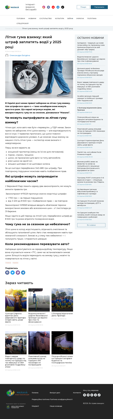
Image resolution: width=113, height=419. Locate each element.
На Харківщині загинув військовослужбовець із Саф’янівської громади (87, 191)
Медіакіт (35, 406)
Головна (21, 18)
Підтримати (99, 7)
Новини (32, 18)
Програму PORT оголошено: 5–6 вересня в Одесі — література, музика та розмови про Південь (90, 180)
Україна (80, 18)
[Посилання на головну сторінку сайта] (18, 393)
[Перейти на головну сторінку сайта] (12, 7)
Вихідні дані (55, 393)
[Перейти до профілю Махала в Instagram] (43, 7)
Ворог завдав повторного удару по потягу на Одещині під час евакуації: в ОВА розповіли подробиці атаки (90, 85)
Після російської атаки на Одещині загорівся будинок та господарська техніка (90, 119)
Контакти (77, 393)
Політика (91, 18)
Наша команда (56, 406)
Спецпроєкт (22, 23)
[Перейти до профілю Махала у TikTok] (99, 395)
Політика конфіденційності (61, 399)
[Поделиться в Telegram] (23, 272)
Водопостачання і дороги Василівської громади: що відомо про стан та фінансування (91, 59)
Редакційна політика (40, 399)
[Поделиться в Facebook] (7, 272)
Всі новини (91, 225)
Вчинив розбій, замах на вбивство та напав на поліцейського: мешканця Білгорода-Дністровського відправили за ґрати (88, 166)
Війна (70, 18)
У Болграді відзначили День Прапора (89, 109)
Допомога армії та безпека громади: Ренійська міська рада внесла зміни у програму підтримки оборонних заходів (90, 72)
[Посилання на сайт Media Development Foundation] (15, 407)
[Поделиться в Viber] (18, 272)
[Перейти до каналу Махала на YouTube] (57, 7)
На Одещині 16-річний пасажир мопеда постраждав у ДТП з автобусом (90, 203)
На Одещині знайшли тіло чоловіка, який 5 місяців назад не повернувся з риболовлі (91, 215)
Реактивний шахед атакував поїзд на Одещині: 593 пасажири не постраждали (91, 131)
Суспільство (45, 18)
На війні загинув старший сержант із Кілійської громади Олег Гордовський (90, 98)
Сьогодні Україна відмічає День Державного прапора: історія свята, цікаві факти (90, 143)
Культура (59, 18)
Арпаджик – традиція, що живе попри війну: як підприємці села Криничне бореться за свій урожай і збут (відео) (91, 46)
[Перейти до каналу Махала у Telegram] (62, 7)
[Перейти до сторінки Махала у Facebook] (48, 7)
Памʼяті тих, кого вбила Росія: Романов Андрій (89, 153)
